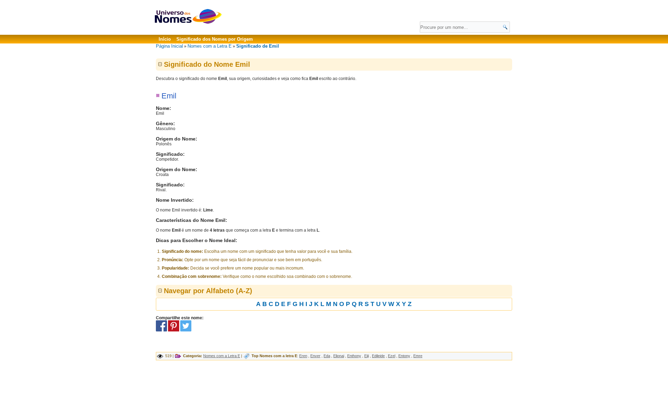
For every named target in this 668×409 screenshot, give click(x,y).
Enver (315, 356)
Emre (417, 356)
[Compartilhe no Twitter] (185, 330)
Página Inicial (169, 46)
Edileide (378, 356)
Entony (404, 356)
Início (165, 39)
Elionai (338, 356)
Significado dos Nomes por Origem (214, 39)
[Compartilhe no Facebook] (161, 330)
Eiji (366, 356)
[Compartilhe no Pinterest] (173, 330)
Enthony (354, 356)
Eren (303, 356)
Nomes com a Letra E (210, 46)
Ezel (391, 356)
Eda (327, 356)
